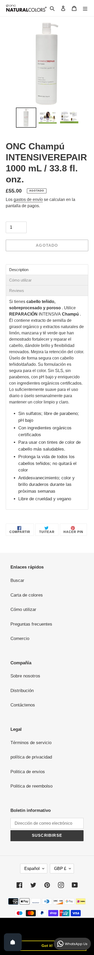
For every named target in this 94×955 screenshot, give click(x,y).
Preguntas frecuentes (31, 624)
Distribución (22, 690)
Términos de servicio (30, 742)
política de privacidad (31, 757)
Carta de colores (26, 595)
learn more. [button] (18, 932)
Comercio (19, 638)
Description (18, 270)
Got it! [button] (47, 945)
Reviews (16, 291)
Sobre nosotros (25, 675)
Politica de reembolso (31, 786)
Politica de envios (27, 771)
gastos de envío (28, 199)
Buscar (17, 580)
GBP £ (60, 868)
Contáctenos (22, 705)
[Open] (13, 942)
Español (32, 868)
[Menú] (85, 8)
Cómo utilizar (20, 280)
